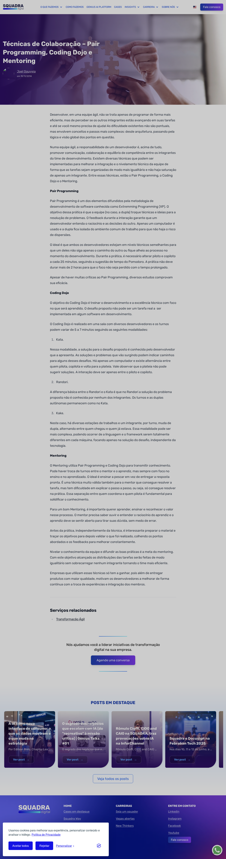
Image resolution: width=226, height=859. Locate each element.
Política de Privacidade (46, 834)
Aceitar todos (20, 846)
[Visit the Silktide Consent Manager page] (99, 845)
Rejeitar (44, 846)
